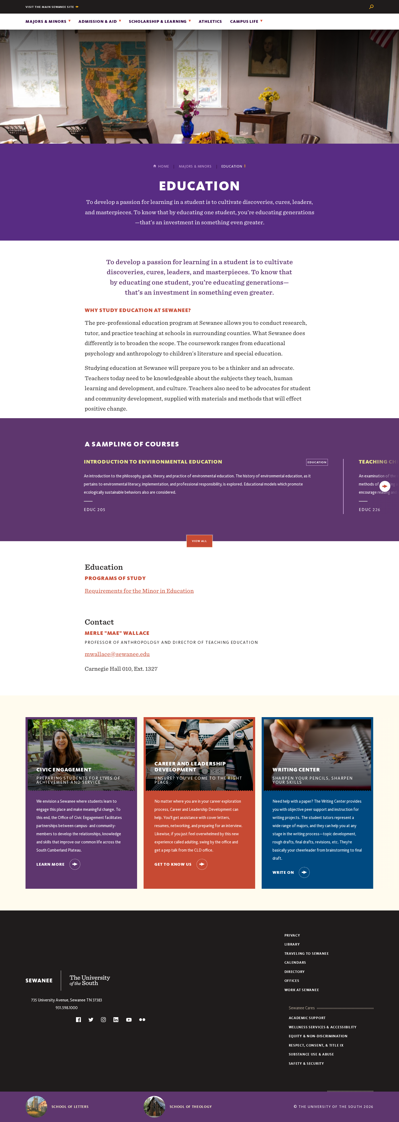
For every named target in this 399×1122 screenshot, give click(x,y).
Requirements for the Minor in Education (139, 591)
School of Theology (191, 1107)
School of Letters (70, 1107)
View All (199, 541)
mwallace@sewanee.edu (117, 654)
